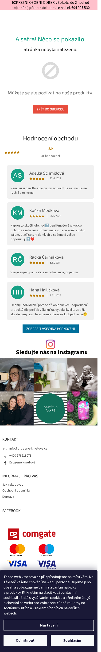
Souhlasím (72, 640)
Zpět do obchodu (50, 109)
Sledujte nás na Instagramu (52, 352)
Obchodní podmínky (16, 490)
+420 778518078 (20, 455)
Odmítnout (25, 640)
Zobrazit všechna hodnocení (50, 329)
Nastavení (49, 625)
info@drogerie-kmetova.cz (28, 448)
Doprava (8, 496)
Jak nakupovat (12, 484)
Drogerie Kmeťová (22, 462)
